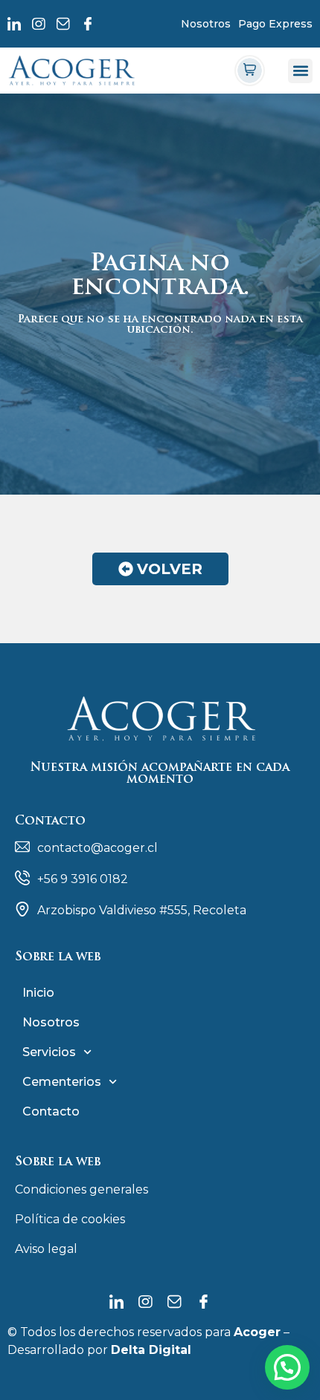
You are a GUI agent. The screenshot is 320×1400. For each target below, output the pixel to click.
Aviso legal (46, 1249)
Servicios (49, 1052)
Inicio (38, 993)
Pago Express (275, 23)
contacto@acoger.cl (97, 848)
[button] (300, 71)
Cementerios (61, 1082)
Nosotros (206, 23)
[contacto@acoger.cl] (22, 846)
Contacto (51, 1111)
